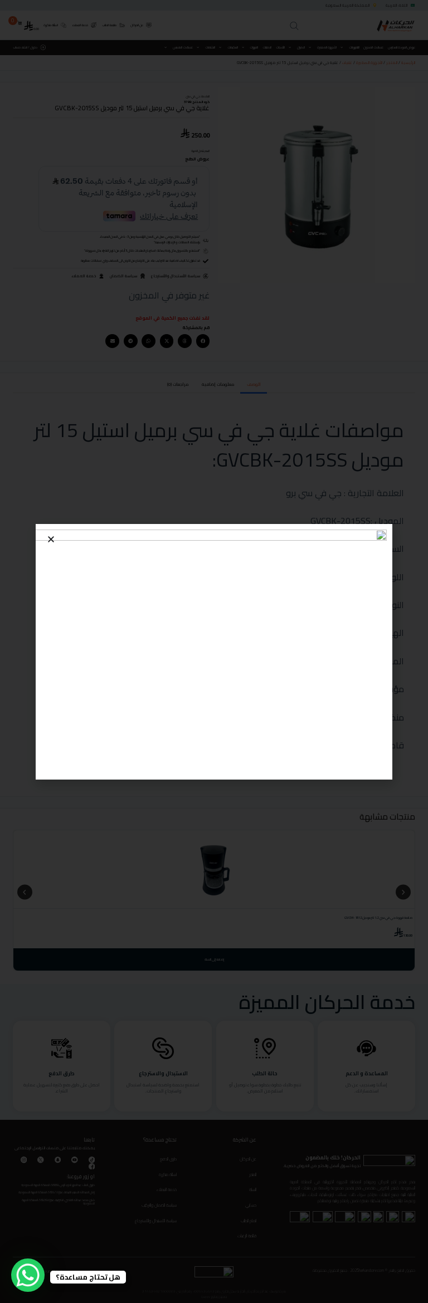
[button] (51, 539)
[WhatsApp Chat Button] (28, 1275)
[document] (214, 651)
